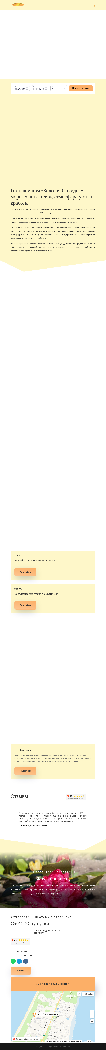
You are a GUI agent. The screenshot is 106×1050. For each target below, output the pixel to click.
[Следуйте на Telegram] (19, 961)
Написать (21, 970)
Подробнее (53, 316)
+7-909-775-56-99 (24, 955)
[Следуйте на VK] (25, 961)
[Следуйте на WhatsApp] (13, 961)
